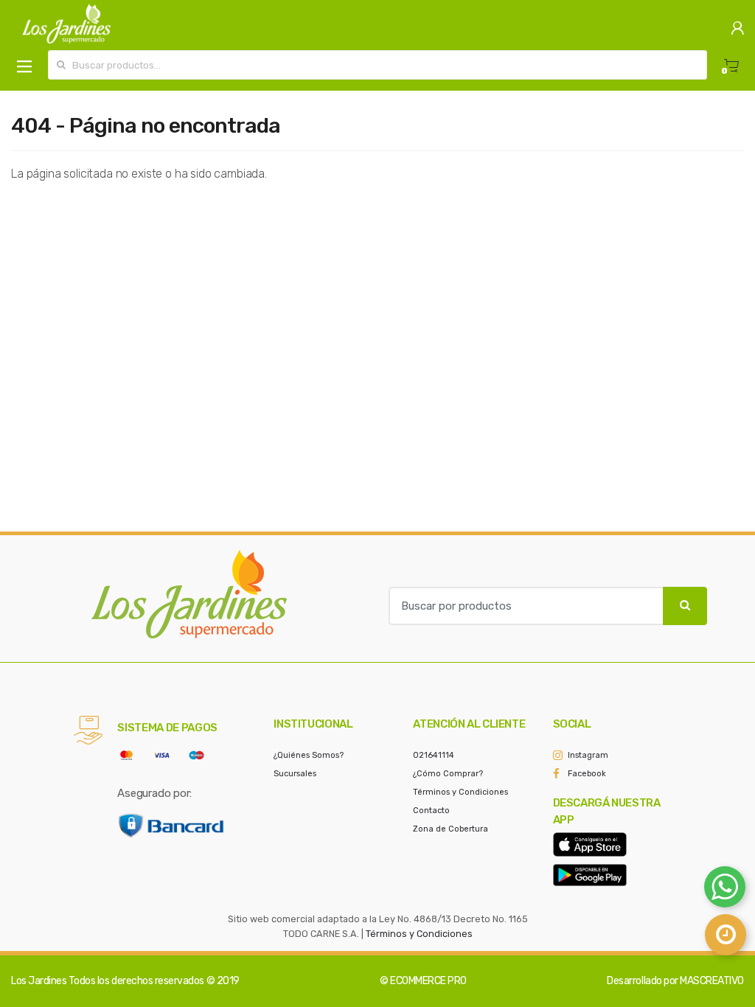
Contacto (431, 810)
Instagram (588, 755)
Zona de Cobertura (450, 829)
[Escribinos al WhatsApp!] (724, 889)
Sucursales (295, 773)
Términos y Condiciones (460, 792)
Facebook (587, 773)
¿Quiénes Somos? (309, 755)
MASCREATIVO (712, 981)
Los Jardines (38, 981)
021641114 (433, 755)
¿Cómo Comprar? (448, 773)
